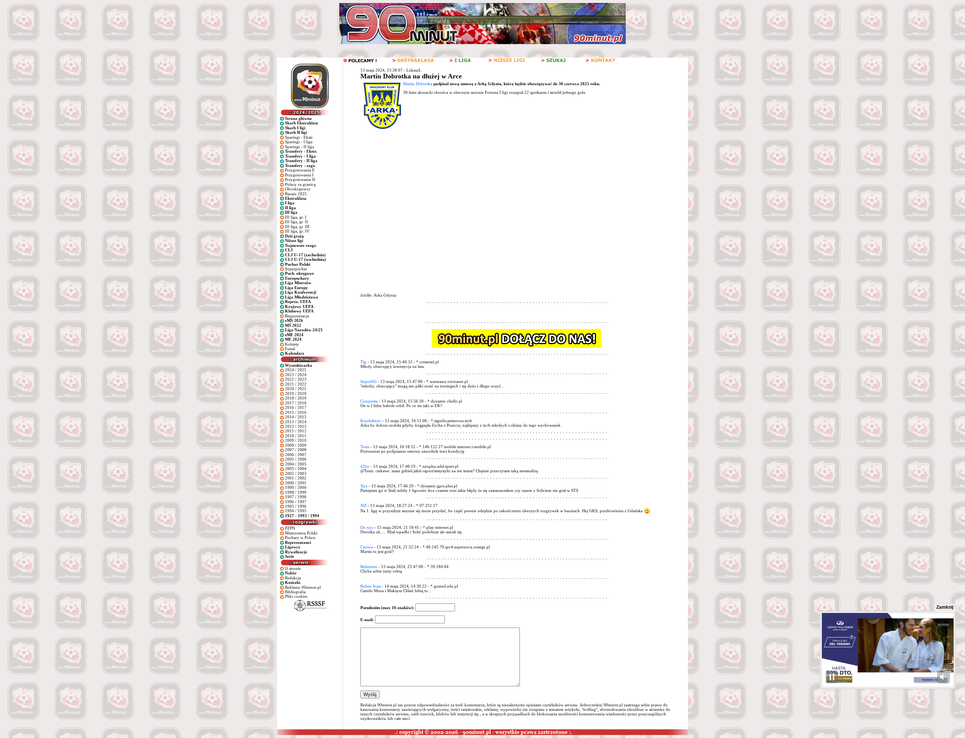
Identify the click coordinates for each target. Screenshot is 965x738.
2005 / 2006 (295, 459)
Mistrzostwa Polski (301, 533)
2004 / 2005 (295, 464)
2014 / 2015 (295, 417)
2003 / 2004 (295, 468)
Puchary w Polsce (300, 537)
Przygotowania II (300, 179)
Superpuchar (296, 268)
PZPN (290, 528)
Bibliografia (295, 591)
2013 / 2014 (295, 422)
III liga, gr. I (295, 217)
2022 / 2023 (295, 379)
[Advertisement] (502, 186)
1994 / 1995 (295, 510)
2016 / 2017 (295, 407)
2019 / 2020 (295, 393)
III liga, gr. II (296, 221)
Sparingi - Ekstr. (299, 137)
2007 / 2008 (295, 449)
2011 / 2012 (295, 431)
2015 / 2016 (295, 412)
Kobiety (292, 344)
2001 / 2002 (295, 478)
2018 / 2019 (295, 398)
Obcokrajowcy (298, 189)
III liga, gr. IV (297, 231)
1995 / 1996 (295, 506)
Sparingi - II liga (299, 146)
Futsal (290, 348)
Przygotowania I (299, 175)
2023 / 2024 (295, 374)
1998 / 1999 (295, 492)
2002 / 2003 (295, 473)
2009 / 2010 (295, 440)
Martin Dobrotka (417, 83)
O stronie (293, 568)
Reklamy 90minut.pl (303, 587)
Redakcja (293, 578)
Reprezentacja (297, 316)
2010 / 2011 (295, 435)
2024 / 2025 (295, 369)
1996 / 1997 (295, 501)
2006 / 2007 (295, 454)
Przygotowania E (300, 170)
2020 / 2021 (295, 388)
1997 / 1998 (295, 497)
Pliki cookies (296, 596)
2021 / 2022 (295, 384)
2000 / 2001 (295, 483)
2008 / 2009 (295, 445)
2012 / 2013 (295, 426)
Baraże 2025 (296, 193)
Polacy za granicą (300, 184)
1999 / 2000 (295, 487)
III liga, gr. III (297, 226)
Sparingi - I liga (298, 141)
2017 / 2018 (295, 403)
